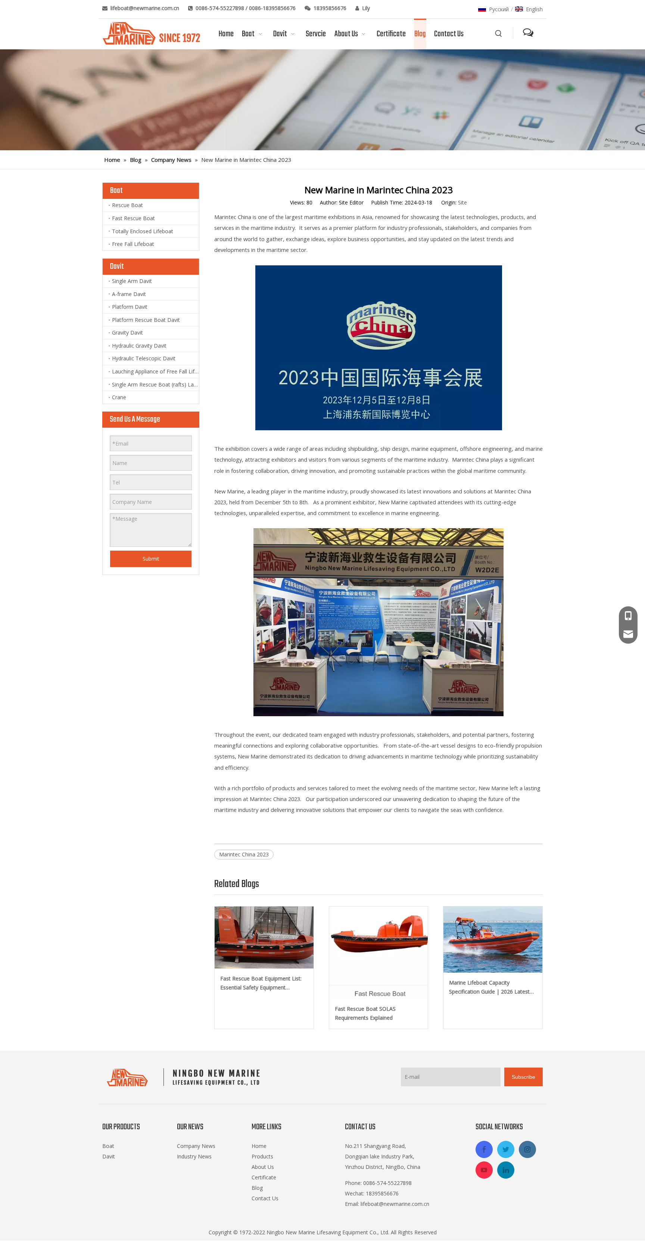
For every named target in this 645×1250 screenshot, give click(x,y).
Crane (119, 397)
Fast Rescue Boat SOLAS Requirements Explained (365, 1013)
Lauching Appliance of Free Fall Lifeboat (155, 371)
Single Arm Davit (132, 280)
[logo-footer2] (185, 1077)
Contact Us (265, 1198)
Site (462, 202)
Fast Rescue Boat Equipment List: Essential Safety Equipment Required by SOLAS (261, 983)
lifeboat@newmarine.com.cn (145, 8)
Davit (108, 1156)
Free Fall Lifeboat (133, 243)
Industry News (194, 1156)
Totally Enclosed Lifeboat (142, 231)
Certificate (264, 1177)
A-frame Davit (129, 294)
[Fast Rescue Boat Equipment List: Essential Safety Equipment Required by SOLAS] (264, 937)
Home (259, 1145)
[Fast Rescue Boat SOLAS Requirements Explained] (378, 952)
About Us (263, 1166)
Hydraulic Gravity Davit (139, 345)
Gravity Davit (127, 332)
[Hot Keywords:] (498, 33)
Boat (108, 1145)
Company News (196, 1145)
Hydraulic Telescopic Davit (143, 358)
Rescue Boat (127, 205)
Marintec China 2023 (244, 854)
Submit (151, 558)
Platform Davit (129, 306)
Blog (257, 1187)
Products (262, 1156)
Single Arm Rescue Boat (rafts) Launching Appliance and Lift (155, 384)
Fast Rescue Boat (133, 218)
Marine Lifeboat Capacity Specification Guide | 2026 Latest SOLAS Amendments (489, 987)
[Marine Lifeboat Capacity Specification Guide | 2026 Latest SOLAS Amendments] (492, 939)
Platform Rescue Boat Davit (146, 319)
